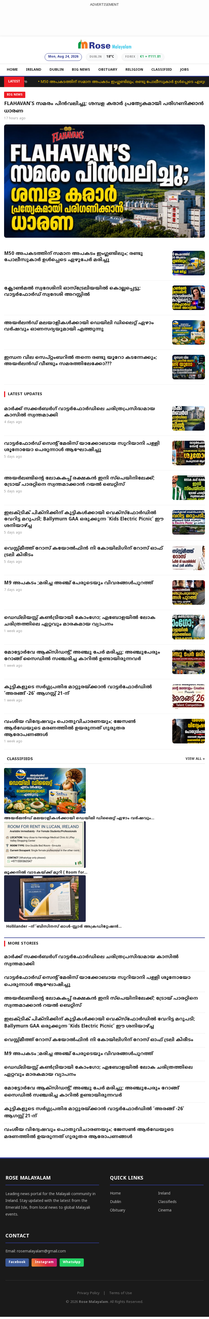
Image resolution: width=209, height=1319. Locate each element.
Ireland (164, 1193)
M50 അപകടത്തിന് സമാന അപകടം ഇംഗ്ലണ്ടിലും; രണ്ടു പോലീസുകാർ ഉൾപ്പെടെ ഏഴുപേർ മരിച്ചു (114, 82)
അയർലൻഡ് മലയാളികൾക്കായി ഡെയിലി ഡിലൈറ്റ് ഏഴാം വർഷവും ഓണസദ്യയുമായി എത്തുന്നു (79, 326)
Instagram (44, 1262)
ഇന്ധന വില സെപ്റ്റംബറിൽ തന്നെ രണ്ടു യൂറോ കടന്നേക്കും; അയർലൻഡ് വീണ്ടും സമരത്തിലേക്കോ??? (80, 361)
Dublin (115, 1202)
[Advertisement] (104, 20)
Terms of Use (120, 1293)
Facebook (17, 1262)
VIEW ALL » (195, 759)
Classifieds (167, 1202)
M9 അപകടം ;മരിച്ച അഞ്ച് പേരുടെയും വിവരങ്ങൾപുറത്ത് (78, 583)
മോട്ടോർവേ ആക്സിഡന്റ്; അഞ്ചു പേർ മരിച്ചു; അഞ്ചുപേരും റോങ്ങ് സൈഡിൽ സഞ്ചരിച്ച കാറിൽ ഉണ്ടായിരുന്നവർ (82, 656)
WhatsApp (72, 1262)
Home (115, 1193)
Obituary (117, 1210)
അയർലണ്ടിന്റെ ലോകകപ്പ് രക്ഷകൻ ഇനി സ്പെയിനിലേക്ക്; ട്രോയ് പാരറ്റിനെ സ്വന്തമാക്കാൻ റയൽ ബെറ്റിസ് (79, 481)
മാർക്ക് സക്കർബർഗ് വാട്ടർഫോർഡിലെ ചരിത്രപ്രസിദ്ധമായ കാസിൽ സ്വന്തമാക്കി (79, 412)
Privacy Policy (88, 1293)
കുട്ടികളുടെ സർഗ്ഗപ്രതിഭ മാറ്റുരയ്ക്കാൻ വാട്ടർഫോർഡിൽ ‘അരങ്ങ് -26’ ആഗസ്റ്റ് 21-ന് (78, 690)
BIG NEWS (81, 70)
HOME (12, 70)
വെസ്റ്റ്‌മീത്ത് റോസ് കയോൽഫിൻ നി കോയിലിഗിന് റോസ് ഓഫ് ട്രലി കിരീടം (83, 552)
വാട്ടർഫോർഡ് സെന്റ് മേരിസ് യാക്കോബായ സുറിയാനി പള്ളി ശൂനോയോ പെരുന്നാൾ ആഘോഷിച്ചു (82, 447)
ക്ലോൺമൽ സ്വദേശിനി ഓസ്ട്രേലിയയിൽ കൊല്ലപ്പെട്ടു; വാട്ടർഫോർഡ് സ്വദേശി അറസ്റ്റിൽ (72, 291)
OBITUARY (107, 70)
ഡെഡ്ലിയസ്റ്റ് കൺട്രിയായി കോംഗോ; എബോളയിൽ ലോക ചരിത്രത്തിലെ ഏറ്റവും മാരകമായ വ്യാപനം (79, 621)
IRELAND (33, 70)
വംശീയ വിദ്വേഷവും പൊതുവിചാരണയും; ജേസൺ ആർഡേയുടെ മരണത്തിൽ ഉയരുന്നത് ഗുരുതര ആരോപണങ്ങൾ (70, 728)
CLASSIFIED (161, 70)
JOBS (184, 70)
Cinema (164, 1210)
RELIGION (134, 70)
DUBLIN (57, 70)
